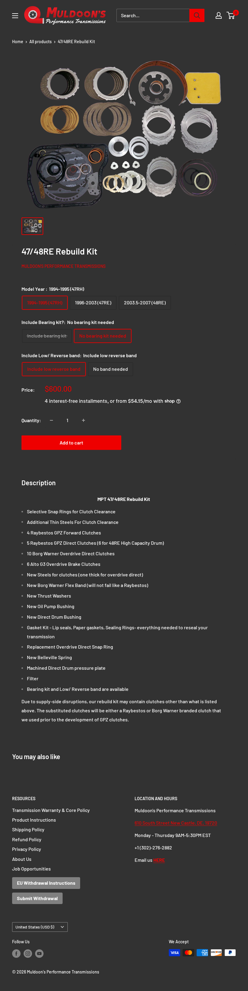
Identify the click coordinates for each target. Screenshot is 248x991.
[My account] (219, 15)
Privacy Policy (26, 849)
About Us (21, 859)
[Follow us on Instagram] (28, 953)
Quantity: (31, 420)
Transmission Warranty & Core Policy (51, 810)
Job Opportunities (31, 868)
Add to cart (71, 442)
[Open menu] (15, 15)
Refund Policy (26, 839)
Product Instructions (34, 820)
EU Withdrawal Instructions (46, 883)
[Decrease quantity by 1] (51, 420)
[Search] (196, 15)
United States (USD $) (34, 926)
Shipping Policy (28, 829)
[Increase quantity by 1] (83, 420)
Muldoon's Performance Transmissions (63, 266)
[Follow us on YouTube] (39, 953)
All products (40, 41)
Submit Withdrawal (37, 898)
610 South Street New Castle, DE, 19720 (176, 823)
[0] (231, 15)
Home (17, 41)
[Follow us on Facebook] (16, 953)
